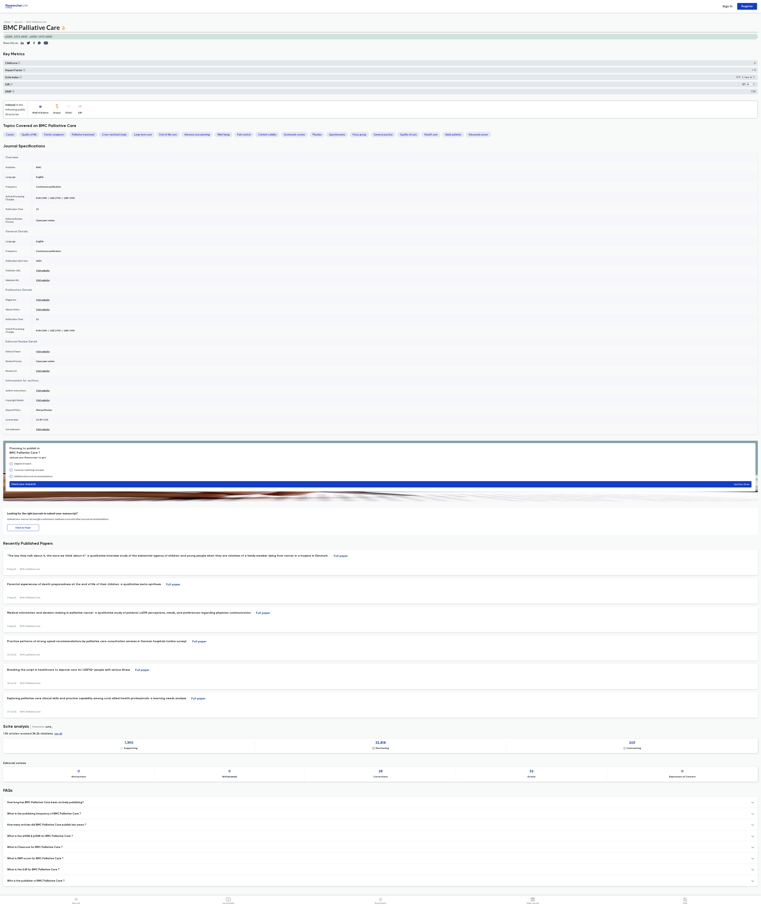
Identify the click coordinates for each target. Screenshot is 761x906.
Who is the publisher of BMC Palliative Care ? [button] (36, 881)
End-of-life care (168, 134)
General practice (383, 134)
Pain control (244, 134)
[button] (19, 63)
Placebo (317, 134)
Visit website (43, 270)
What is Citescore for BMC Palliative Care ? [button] (35, 847)
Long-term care (143, 134)
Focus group (359, 134)
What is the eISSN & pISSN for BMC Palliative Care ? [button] (40, 836)
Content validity (267, 134)
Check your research (380, 484)
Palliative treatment (83, 134)
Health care (431, 134)
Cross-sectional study (114, 134)
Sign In (727, 6)
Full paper (341, 556)
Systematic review (294, 134)
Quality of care (408, 134)
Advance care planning (197, 134)
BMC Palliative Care (36, 21)
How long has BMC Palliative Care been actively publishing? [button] (45, 802)
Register (747, 6)
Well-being (223, 134)
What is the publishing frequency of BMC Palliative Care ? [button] (44, 814)
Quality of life (29, 134)
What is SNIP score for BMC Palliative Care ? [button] (35, 858)
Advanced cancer (478, 134)
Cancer (10, 134)
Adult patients (453, 134)
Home (7, 21)
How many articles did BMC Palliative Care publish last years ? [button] (46, 825)
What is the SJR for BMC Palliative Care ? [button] (33, 869)
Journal (18, 21)
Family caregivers (54, 134)
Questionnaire (337, 134)
